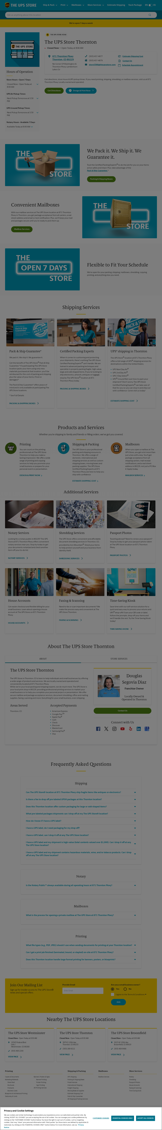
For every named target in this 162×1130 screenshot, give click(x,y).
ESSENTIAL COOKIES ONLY (123, 1118)
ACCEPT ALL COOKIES (145, 1118)
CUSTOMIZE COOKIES (101, 1118)
